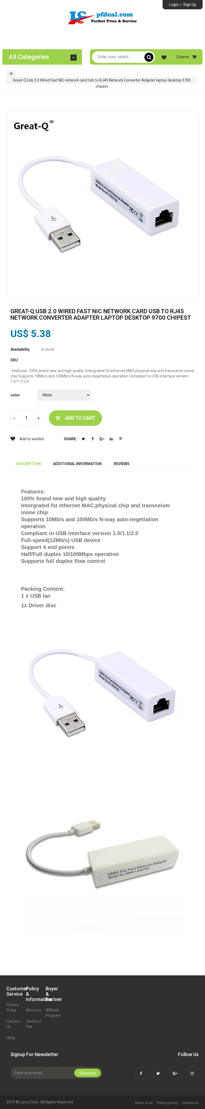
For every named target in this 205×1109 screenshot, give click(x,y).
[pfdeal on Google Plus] (175, 1069)
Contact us (190, 1103)
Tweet (83, 439)
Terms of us (144, 1103)
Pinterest (120, 439)
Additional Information (77, 464)
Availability (20, 349)
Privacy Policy (12, 1007)
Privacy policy (167, 1103)
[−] (14, 418)
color (15, 395)
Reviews (121, 464)
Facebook (92, 439)
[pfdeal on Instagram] (192, 1069)
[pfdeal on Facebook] (141, 1069)
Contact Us (13, 1024)
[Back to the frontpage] (11, 73)
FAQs (10, 1038)
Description (28, 464)
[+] (38, 418)
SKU (14, 360)
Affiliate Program (53, 1013)
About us (33, 1010)
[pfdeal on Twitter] (158, 1069)
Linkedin (111, 439)
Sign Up (189, 4)
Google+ (102, 439)
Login (173, 4)
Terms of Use (33, 1024)
